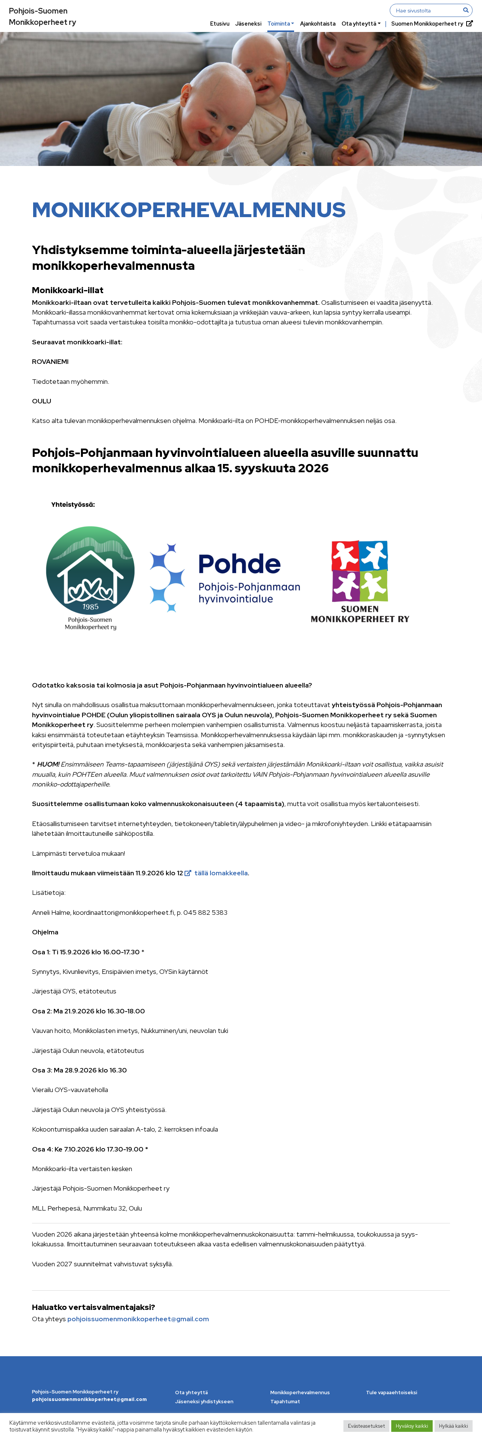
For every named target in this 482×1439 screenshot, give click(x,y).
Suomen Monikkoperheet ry (427, 23)
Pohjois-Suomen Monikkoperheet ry (42, 16)
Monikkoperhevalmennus (300, 1392)
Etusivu (219, 23)
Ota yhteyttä (359, 23)
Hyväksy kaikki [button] (412, 1426)
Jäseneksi (248, 23)
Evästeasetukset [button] (366, 1426)
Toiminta (278, 23)
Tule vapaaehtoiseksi (391, 1392)
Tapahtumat (285, 1401)
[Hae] (465, 10)
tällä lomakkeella (221, 873)
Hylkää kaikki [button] (453, 1426)
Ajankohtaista (318, 23)
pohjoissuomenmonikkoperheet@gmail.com (138, 1318)
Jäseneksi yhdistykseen (204, 1401)
